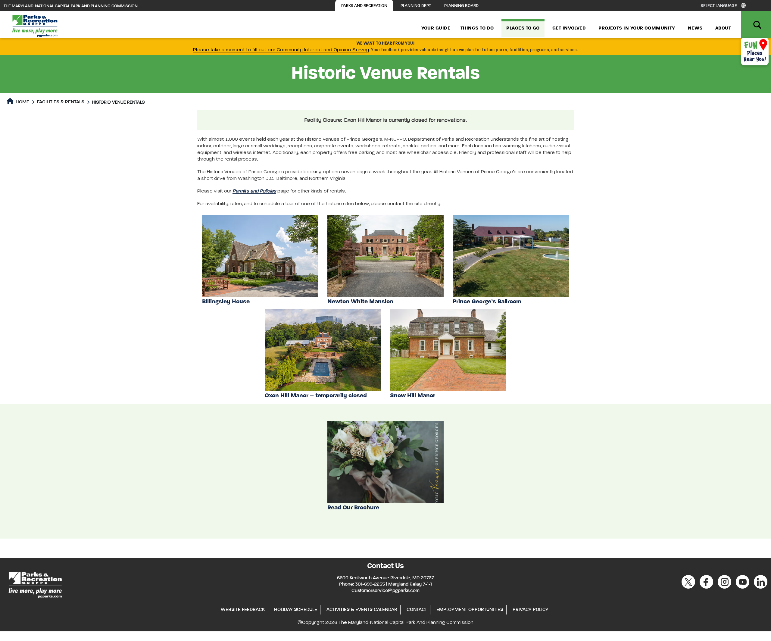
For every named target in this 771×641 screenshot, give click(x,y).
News (695, 28)
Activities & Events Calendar (361, 609)
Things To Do (477, 28)
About (723, 28)
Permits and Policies (254, 191)
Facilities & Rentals (60, 102)
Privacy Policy (530, 609)
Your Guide (436, 28)
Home (21, 102)
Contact (417, 609)
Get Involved (569, 28)
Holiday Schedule (295, 609)
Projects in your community (636, 28)
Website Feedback (243, 609)
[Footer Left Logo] (35, 584)
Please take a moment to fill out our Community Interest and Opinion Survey (281, 50)
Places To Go (522, 28)
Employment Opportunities (469, 609)
